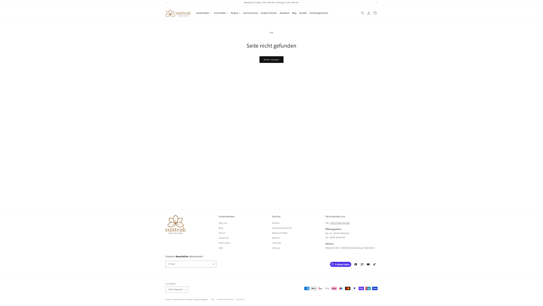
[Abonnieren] (213, 264)
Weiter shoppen (271, 59)
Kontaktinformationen (225, 299)
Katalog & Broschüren (282, 228)
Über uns (223, 223)
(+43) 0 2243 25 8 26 (340, 222)
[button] (362, 13)
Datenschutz (224, 243)
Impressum (224, 238)
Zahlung (276, 248)
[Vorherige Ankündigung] (166, 2)
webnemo (204, 299)
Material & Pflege (279, 233)
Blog (221, 228)
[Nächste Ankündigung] (376, 2)
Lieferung (276, 243)
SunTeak (174, 299)
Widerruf (276, 238)
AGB (221, 248)
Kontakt (275, 223)
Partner (222, 233)
